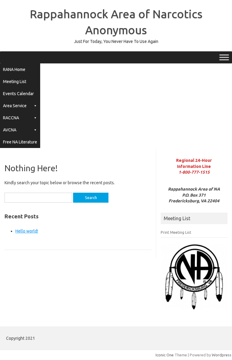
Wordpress (221, 355)
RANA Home (14, 69)
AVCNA (9, 129)
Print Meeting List (176, 232)
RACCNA (11, 117)
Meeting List (14, 81)
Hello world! (26, 231)
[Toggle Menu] (224, 57)
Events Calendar (18, 93)
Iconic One (165, 355)
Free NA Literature (20, 142)
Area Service (15, 105)
